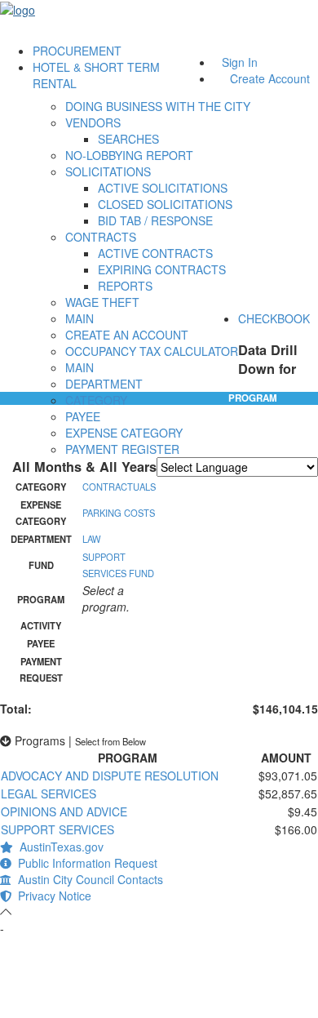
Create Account (270, 78)
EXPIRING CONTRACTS (162, 269)
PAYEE (82, 416)
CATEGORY (96, 400)
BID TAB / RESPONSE (155, 220)
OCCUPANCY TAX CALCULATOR (151, 351)
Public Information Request (84, 863)
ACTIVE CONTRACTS (155, 253)
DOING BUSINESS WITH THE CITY (157, 106)
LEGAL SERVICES (48, 793)
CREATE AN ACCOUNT (126, 335)
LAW (91, 538)
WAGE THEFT (102, 302)
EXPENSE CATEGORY (124, 433)
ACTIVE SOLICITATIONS (162, 188)
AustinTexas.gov (58, 846)
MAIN (79, 318)
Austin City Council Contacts (87, 879)
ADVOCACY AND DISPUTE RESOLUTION (110, 775)
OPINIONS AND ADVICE (64, 811)
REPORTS (125, 286)
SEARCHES (128, 139)
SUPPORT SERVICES (57, 829)
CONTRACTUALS (119, 486)
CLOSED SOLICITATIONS (165, 204)
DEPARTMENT (104, 384)
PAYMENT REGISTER (122, 449)
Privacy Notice (51, 895)
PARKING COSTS (118, 512)
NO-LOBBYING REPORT (129, 155)
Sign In (240, 62)
